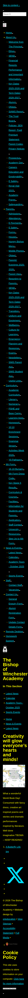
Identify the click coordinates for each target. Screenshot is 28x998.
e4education (9, 919)
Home (9, 719)
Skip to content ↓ (11, 5)
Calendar (10, 698)
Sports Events (13, 712)
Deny (10, 988)
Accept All (5, 988)
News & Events (13, 723)
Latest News (12, 693)
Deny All (14, 988)
